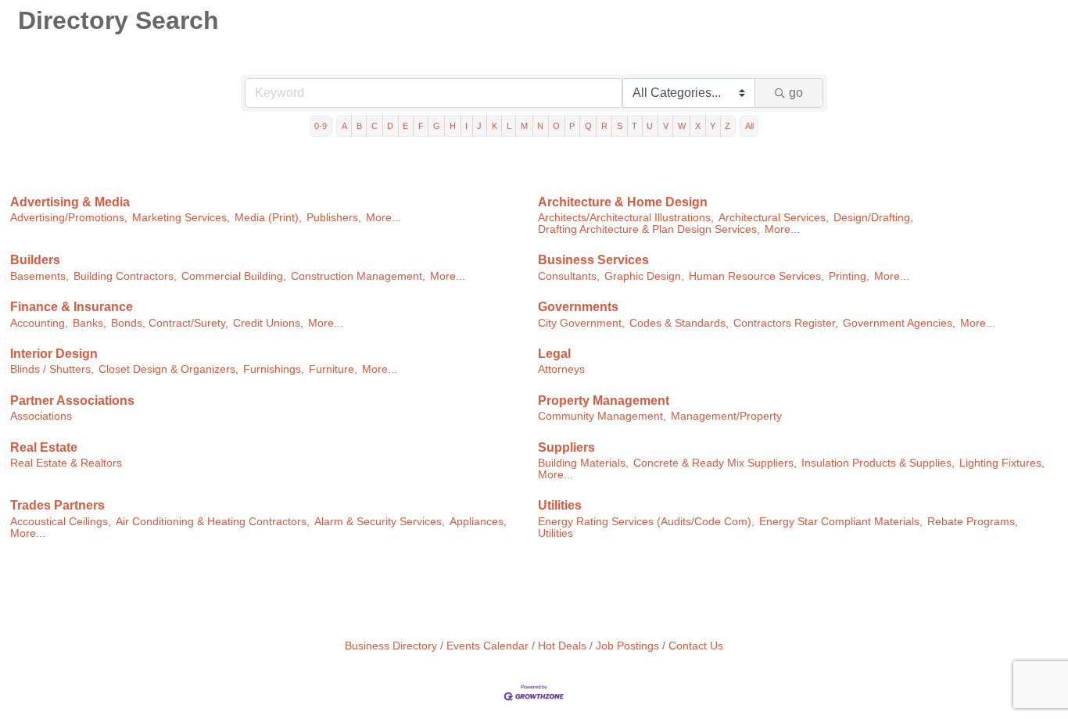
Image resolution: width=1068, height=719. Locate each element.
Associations (41, 416)
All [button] (749, 126)
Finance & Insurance (71, 306)
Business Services (593, 259)
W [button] (682, 126)
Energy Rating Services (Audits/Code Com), (646, 522)
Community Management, (602, 416)
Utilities (560, 505)
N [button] (540, 126)
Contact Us (695, 646)
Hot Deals (562, 646)
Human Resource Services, (756, 276)
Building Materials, (583, 463)
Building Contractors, (125, 276)
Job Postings (627, 646)
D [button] (390, 126)
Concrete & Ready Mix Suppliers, (715, 463)
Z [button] (727, 126)
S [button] (619, 126)
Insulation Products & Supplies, (878, 463)
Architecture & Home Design (623, 202)
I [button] (466, 126)
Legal (554, 353)
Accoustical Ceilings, (60, 522)
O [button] (556, 126)
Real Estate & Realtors (66, 463)
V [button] (665, 126)
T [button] (634, 126)
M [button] (524, 126)
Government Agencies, (899, 323)
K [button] (494, 126)
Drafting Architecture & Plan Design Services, (649, 229)
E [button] (405, 126)
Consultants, (569, 276)
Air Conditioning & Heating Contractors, (213, 522)
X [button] (698, 126)
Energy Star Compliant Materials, (841, 522)
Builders (35, 259)
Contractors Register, (785, 323)
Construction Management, (358, 276)
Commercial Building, (233, 276)
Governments (578, 306)
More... (383, 218)
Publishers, (333, 218)
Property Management (603, 400)
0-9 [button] (320, 126)
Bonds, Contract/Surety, (169, 323)
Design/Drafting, (873, 218)
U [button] (650, 126)
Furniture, (333, 369)
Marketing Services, (181, 218)
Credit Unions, (268, 323)
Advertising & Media (70, 202)
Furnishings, (273, 369)
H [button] (453, 126)
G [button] (436, 126)
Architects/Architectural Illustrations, (626, 218)
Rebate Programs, (972, 522)
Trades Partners (57, 505)
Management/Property (726, 416)
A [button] (344, 126)
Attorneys (561, 369)
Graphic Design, (644, 276)
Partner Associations (72, 400)
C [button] (374, 126)
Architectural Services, (774, 218)
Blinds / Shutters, (52, 369)
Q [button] (588, 126)
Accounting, (39, 323)
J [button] (479, 126)
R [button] (604, 126)
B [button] (359, 126)
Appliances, (478, 522)
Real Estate (43, 447)
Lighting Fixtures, (1002, 463)
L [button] (509, 126)
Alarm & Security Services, (379, 522)
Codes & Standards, (679, 323)
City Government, (581, 323)
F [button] (421, 126)
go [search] (796, 92)
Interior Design (54, 353)
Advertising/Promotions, (68, 218)
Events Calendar (487, 646)
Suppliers (566, 447)
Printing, (849, 276)
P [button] (572, 126)
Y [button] (712, 126)
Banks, (89, 323)
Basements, (39, 276)
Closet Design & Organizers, (168, 369)
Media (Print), (268, 218)
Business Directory (391, 646)
